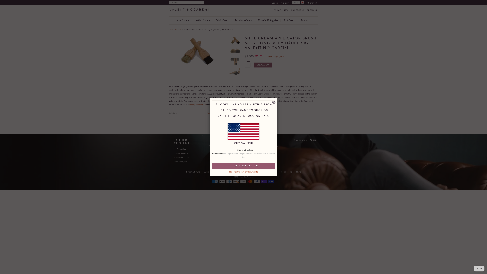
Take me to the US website (246, 166)
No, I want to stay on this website (243, 171)
